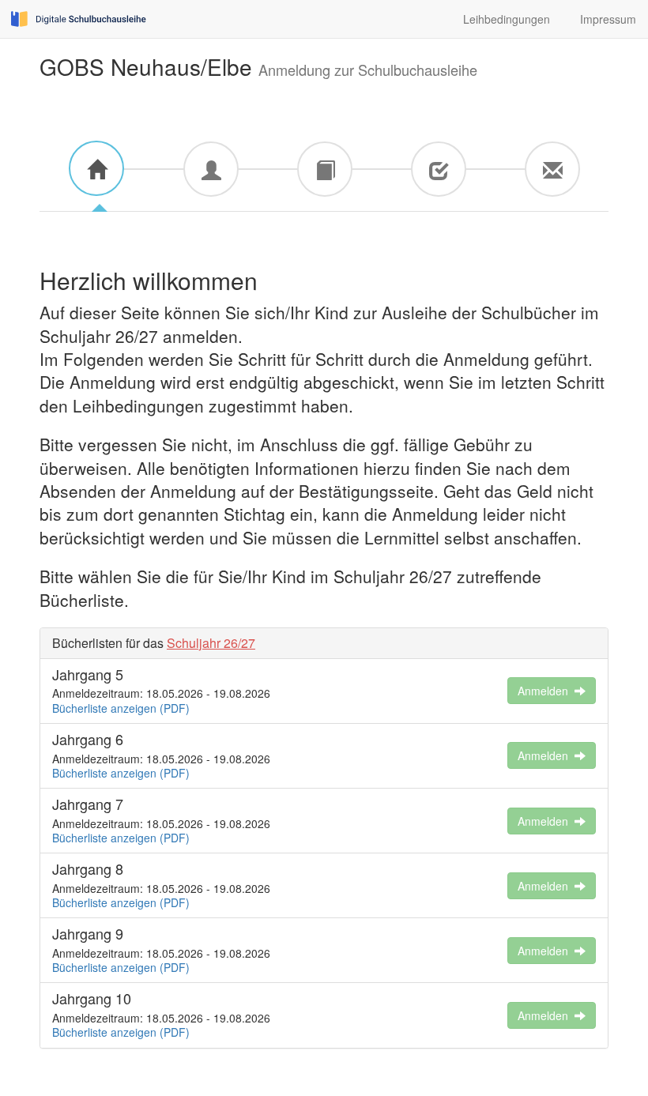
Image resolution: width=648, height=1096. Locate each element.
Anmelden (546, 691)
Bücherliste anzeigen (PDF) (121, 708)
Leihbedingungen (503, 19)
